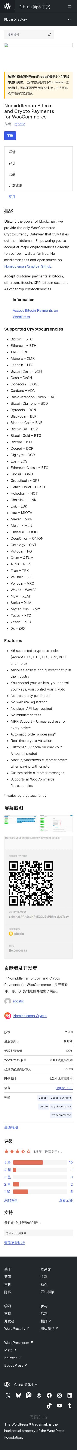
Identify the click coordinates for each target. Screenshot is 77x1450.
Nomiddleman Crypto (30, 1016)
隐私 (7, 1292)
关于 (7, 1269)
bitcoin (43, 1097)
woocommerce (61, 1115)
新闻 (7, 1277)
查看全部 (66, 1200)
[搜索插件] (49, 34)
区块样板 (47, 1292)
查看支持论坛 (14, 1242)
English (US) (64, 1088)
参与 (44, 1306)
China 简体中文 (26, 1385)
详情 (12, 152)
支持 (12, 196)
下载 (10, 135)
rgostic (20, 124)
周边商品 (50, 1328)
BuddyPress (16, 1365)
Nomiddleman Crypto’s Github (27, 266)
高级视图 (11, 1127)
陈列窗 (46, 1269)
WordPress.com (18, 1343)
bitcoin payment (61, 1097)
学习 (7, 1306)
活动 (44, 1313)
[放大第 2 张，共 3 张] (67, 821)
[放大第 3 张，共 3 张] (67, 841)
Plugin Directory (15, 19)
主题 (44, 1277)
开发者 (9, 1321)
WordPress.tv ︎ (17, 1328)
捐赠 (46, 1321)
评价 (12, 163)
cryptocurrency (61, 1106)
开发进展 (15, 185)
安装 (12, 174)
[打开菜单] (70, 6)
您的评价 (11, 1200)
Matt (10, 1350)
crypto (44, 1106)
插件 (44, 1284)
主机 (7, 1284)
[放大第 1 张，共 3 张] (31, 821)
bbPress (13, 1358)
